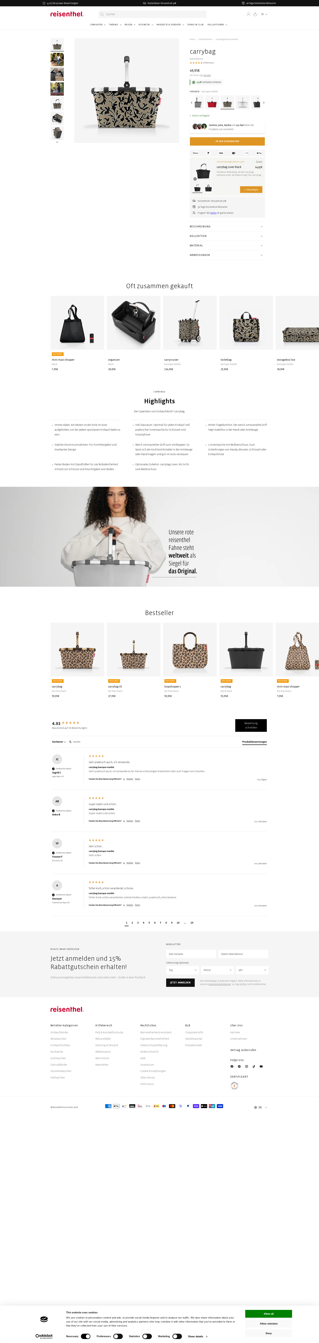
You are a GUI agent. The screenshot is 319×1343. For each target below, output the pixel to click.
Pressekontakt (193, 1045)
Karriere (235, 1032)
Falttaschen (58, 1077)
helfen (213, 213)
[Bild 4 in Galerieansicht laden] (57, 103)
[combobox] (153, 14)
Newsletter (101, 1064)
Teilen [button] (137, 779)
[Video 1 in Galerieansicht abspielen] (57, 74)
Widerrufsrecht (149, 1051)
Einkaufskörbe (205, 39)
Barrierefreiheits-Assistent (156, 1032)
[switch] (118, 1336)
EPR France (147, 1084)
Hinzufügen (251, 189)
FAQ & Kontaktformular (109, 1032)
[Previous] (191, 102)
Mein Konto (102, 1058)
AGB (142, 1058)
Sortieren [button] (57, 741)
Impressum (147, 1064)
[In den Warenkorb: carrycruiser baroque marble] (211, 344)
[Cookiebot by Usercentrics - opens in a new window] (44, 1336)
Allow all (269, 1313)
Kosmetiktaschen (61, 1071)
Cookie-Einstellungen (153, 1071)
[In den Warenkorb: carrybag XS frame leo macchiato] (155, 671)
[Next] (263, 102)
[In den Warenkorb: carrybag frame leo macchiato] (99, 671)
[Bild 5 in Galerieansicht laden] (57, 118)
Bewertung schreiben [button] (251, 725)
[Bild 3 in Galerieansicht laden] (57, 89)
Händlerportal (193, 1038)
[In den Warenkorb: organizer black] (155, 344)
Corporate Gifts (194, 1032)
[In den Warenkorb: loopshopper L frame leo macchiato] (211, 671)
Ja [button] (124, 779)
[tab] (254, 742)
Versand (207, 75)
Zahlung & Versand (106, 1045)
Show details (195, 1336)
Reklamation (103, 1051)
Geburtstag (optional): (177, 963)
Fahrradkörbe (59, 1064)
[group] (69, 723)
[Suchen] (102, 14)
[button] (98, 26)
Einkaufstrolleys (60, 1045)
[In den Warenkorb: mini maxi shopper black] (99, 344)
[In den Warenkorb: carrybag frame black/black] (268, 671)
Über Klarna (147, 1077)
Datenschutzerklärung (219, 984)
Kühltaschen (58, 1058)
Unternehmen (238, 1038)
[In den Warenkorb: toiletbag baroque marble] (268, 344)
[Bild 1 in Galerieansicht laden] (57, 44)
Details (259, 162)
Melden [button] (129, 779)
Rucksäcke (57, 1051)
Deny (269, 1333)
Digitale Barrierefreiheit (154, 1038)
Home (192, 39)
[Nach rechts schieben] (57, 137)
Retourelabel (103, 1038)
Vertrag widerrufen (243, 1050)
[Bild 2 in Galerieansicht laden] (57, 59)
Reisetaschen (58, 1038)
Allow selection (269, 1323)
